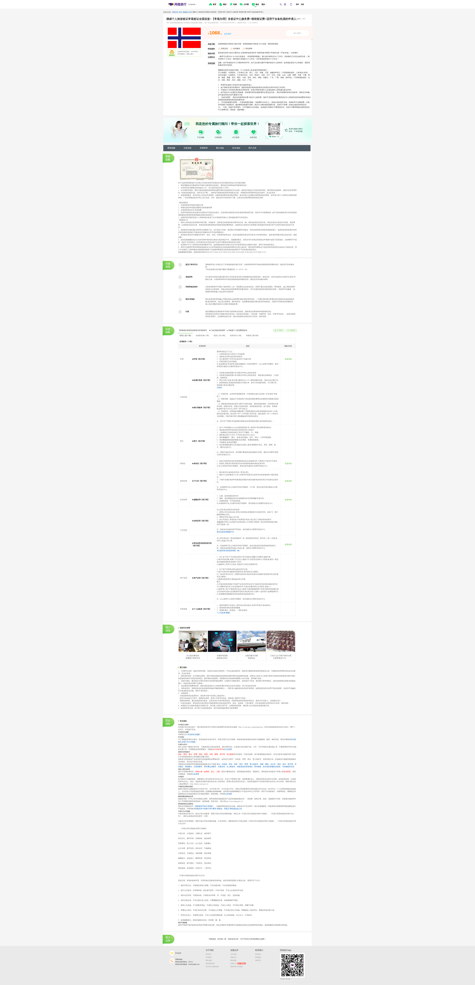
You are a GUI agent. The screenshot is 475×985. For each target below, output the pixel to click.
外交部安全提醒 (194, 734)
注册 (302, 4)
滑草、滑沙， (239, 764)
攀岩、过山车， (271, 764)
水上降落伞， (232, 767)
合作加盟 (233, 954)
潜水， (285, 764)
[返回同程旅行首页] (177, 4)
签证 (180, 12)
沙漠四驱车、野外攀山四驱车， (206, 767)
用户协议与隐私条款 (212, 966)
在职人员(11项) (185, 335)
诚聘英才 (258, 960)
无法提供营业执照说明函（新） (229, 551)
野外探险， (258, 767)
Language (191, 4)
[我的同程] (285, 4)
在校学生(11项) (235, 335)
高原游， (225, 764)
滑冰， (231, 764)
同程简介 (209, 954)
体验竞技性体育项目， (245, 767)
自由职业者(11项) (202, 335)
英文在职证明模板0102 (225, 532)
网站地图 (209, 960)
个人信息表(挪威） (224, 613)
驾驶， (262, 764)
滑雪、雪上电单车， (252, 764)
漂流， (280, 764)
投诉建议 (258, 957)
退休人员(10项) (219, 335)
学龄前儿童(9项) (252, 335)
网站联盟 (233, 960)
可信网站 (209, 957)
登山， (219, 764)
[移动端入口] (291, 4)
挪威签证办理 (187, 12)
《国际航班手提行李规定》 (204, 806)
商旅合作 (233, 957)
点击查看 (228, 749)
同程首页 (175, 12)
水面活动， (222, 767)
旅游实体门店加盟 (236, 966)
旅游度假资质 (210, 963)
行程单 (219, 388)
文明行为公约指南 (188, 742)
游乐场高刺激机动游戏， (272, 767)
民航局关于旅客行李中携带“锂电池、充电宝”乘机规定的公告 (218, 809)
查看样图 (288, 359)
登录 (297, 4)
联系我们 (258, 954)
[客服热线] (281, 4)
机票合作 (237, 963)
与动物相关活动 (288, 767)
